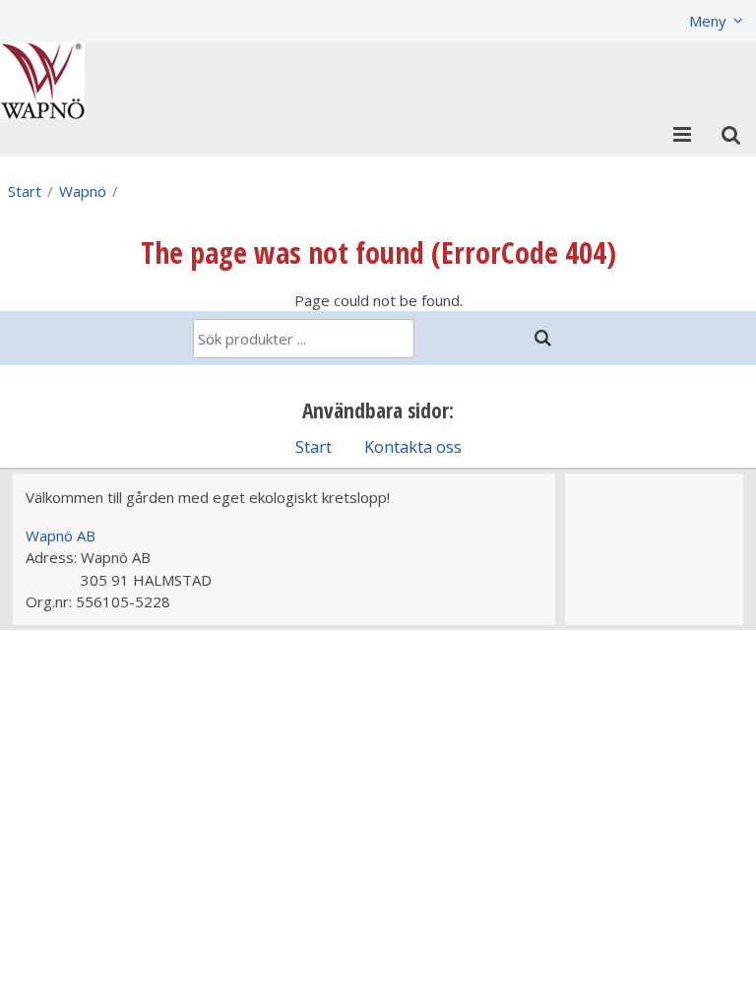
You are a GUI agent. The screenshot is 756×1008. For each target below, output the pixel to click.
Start (24, 191)
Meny (707, 21)
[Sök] (543, 338)
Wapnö (82, 191)
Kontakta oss (413, 446)
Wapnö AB (60, 535)
